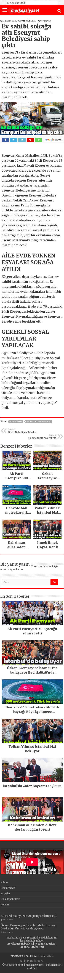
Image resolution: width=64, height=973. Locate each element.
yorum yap (45, 21)
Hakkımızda (8, 888)
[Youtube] (35, 961)
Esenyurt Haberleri (38, 421)
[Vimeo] (42, 961)
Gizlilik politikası (10, 899)
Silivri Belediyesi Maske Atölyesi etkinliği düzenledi (24, 431)
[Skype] (38, 961)
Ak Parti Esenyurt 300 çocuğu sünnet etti (29, 916)
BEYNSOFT (16, 956)
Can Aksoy (16, 421)
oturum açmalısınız (11, 569)
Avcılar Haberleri (45, 943)
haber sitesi (46, 956)
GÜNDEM (31, 21)
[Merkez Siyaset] (24, 10)
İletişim (5, 904)
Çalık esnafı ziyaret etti (42, 437)
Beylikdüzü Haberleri (20, 943)
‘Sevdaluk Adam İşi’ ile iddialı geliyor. (39, 939)
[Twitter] (27, 961)
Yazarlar (5, 893)
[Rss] (21, 961)
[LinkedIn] (31, 961)
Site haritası (13, 937)
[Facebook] (24, 961)
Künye (4, 882)
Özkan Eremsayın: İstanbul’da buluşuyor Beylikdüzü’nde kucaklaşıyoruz (28, 927)
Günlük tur (31, 956)
